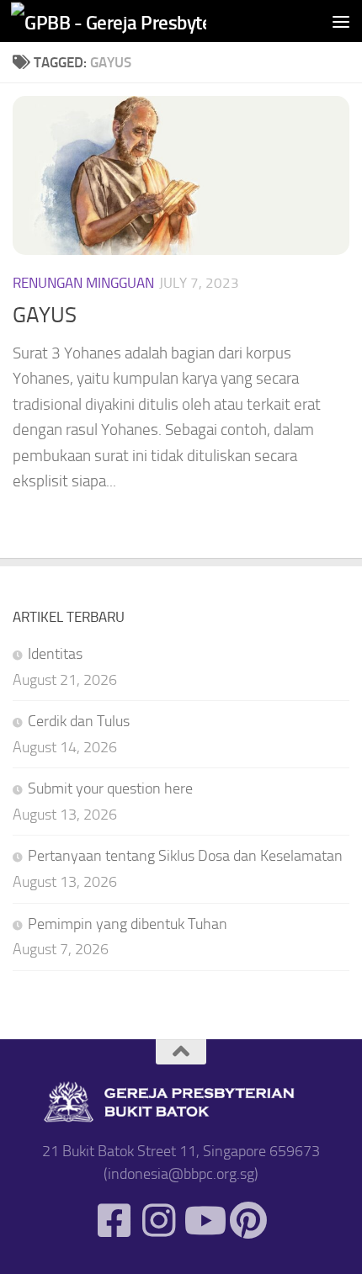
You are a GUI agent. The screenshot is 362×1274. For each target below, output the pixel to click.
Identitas (55, 654)
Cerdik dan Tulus (79, 721)
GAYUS (45, 315)
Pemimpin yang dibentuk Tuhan (127, 924)
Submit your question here (110, 788)
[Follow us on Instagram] (159, 1220)
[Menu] (341, 21)
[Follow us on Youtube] (203, 1220)
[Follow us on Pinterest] (248, 1220)
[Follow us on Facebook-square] (114, 1220)
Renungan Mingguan (83, 282)
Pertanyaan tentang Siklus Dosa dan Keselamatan (185, 856)
